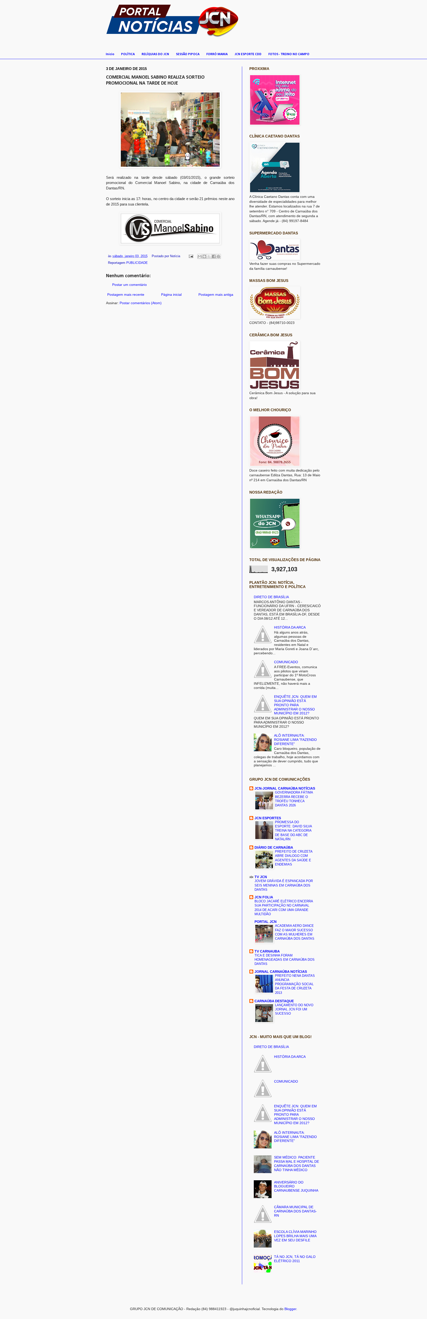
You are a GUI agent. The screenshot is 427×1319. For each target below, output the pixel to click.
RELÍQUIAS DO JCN (155, 54)
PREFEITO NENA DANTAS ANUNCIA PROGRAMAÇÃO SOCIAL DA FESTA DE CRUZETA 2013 (295, 984)
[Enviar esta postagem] (190, 256)
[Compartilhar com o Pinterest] (218, 256)
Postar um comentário (129, 285)
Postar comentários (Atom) (141, 303)
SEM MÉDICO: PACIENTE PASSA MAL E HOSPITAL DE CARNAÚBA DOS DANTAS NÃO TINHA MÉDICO (296, 1163)
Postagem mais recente (125, 294)
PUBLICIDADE (137, 263)
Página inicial (171, 294)
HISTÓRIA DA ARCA (290, 627)
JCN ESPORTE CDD (248, 54)
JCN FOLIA (264, 897)
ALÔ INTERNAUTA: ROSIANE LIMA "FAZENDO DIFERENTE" (295, 739)
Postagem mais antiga (215, 294)
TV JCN (261, 877)
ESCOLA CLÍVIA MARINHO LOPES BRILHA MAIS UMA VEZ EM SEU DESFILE (295, 1236)
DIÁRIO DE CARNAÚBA (274, 847)
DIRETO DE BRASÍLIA (271, 597)
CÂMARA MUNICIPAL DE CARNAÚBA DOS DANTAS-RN (295, 1211)
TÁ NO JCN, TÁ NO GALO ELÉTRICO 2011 (295, 1259)
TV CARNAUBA (267, 951)
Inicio (110, 54)
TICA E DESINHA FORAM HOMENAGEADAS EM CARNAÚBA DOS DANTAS (285, 960)
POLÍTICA (128, 54)
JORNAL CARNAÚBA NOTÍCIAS (281, 972)
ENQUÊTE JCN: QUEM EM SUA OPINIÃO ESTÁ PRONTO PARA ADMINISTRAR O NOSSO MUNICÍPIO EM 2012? (295, 705)
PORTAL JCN (266, 922)
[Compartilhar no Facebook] (213, 256)
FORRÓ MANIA (217, 54)
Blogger (290, 1309)
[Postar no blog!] (204, 256)
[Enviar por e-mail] (199, 256)
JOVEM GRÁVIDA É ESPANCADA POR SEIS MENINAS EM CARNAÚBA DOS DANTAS (284, 885)
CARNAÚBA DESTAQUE (274, 1001)
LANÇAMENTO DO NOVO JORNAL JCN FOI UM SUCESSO (294, 1009)
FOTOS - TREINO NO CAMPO (288, 54)
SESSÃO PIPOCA (187, 54)
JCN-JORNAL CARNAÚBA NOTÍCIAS (285, 788)
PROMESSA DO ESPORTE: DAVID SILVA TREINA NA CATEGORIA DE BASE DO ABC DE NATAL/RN (293, 830)
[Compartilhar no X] (209, 256)
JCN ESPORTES (268, 818)
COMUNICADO (286, 662)
